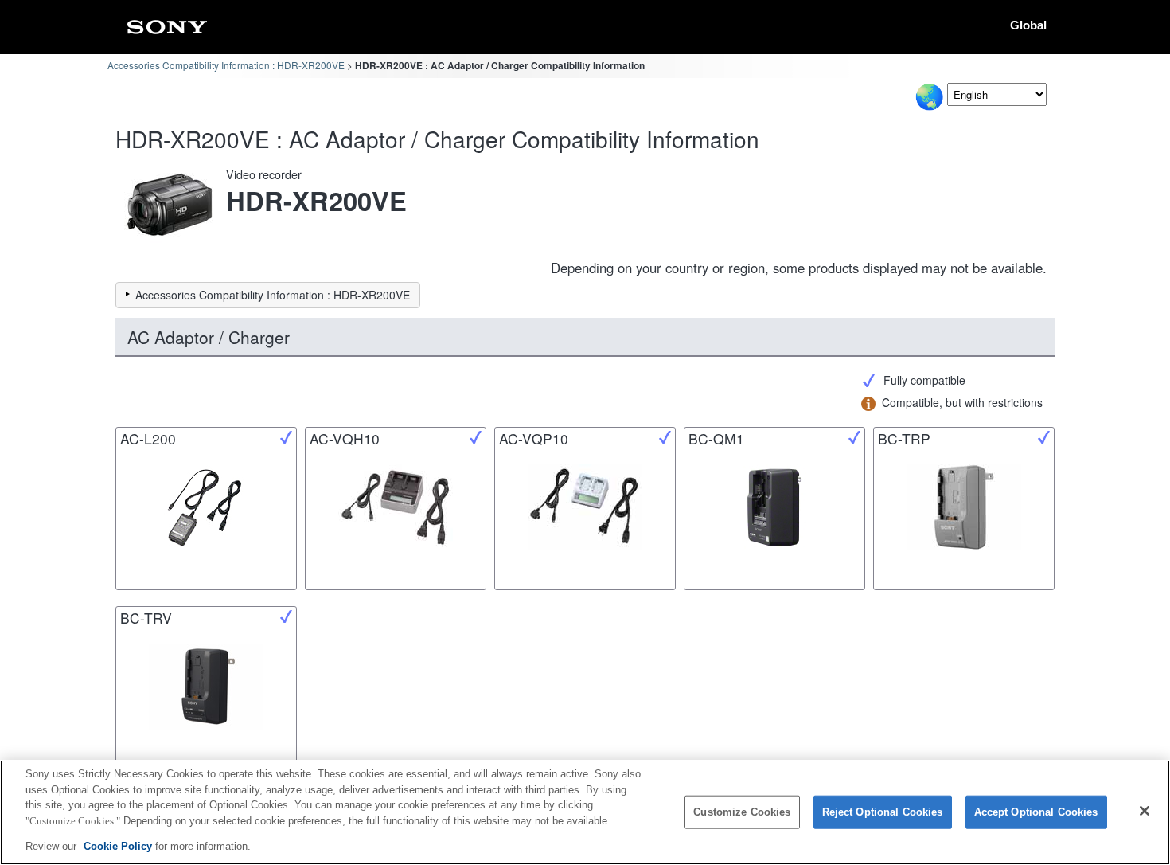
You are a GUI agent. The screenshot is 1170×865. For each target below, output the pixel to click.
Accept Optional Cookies (1036, 812)
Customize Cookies (741, 812)
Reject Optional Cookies (882, 812)
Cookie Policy (119, 846)
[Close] (1144, 810)
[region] (585, 812)
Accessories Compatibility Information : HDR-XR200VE (226, 65)
